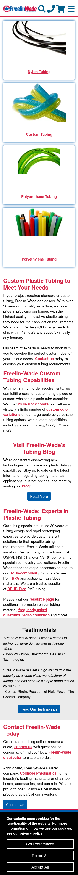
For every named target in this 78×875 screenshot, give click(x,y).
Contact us (44, 358)
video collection (36, 615)
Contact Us (15, 804)
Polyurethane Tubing (39, 196)
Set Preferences (40, 843)
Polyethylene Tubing (39, 259)
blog (26, 486)
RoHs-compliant (23, 573)
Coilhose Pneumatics (38, 773)
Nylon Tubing (39, 71)
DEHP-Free (16, 588)
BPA (15, 578)
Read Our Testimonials (39, 709)
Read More (39, 496)
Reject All (40, 855)
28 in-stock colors (33, 404)
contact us (23, 746)
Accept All (40, 867)
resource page (41, 599)
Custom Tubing (39, 134)
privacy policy (31, 833)
